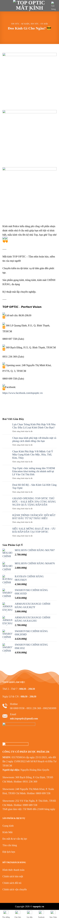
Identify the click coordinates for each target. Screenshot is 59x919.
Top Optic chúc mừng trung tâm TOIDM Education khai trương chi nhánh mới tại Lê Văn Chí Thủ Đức (33, 471)
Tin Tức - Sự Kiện (20, 24)
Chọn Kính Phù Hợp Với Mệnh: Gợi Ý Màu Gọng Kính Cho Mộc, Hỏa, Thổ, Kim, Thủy (32, 454)
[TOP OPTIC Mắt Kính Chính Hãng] (29, 5)
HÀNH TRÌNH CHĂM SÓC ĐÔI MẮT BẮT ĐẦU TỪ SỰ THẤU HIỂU (34, 517)
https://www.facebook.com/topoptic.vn (22, 393)
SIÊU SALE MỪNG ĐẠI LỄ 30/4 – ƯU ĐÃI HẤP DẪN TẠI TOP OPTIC (34, 530)
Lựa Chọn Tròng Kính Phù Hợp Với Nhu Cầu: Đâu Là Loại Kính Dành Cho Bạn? (34, 426)
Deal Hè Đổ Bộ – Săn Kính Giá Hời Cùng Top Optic (34, 486)
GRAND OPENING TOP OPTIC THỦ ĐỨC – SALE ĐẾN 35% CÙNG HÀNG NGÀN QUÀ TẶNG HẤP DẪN (34, 501)
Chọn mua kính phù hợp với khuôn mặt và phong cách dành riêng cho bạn (34, 439)
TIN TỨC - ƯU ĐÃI (39, 24)
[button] (4, 6)
